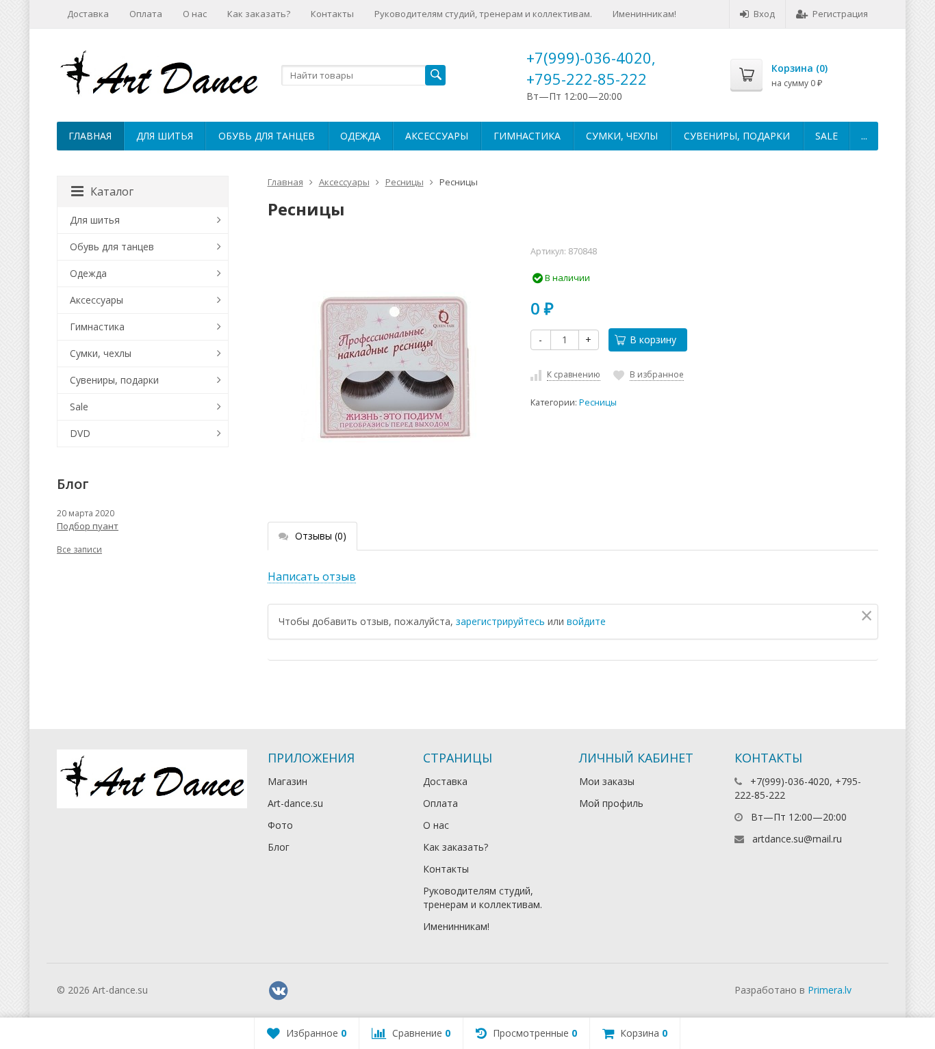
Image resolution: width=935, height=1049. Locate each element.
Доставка (88, 14)
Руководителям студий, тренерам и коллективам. (483, 14)
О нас (195, 14)
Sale (826, 135)
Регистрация (840, 14)
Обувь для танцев (266, 135)
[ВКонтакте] (279, 991)
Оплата (145, 14)
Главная (90, 135)
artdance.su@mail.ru (797, 838)
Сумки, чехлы (622, 135)
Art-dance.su (295, 803)
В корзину (653, 339)
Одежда (360, 135)
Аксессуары (436, 135)
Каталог (111, 191)
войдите (586, 621)
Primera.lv (829, 989)
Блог (279, 846)
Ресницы (404, 182)
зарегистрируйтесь (500, 621)
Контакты (332, 14)
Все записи (79, 549)
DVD (80, 433)
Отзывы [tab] (320, 535)
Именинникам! (644, 14)
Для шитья (164, 135)
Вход (764, 14)
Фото (280, 825)
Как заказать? (258, 14)
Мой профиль (611, 803)
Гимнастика (527, 135)
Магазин (287, 781)
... (864, 135)
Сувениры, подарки (737, 135)
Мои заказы (607, 781)
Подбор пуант (87, 526)
